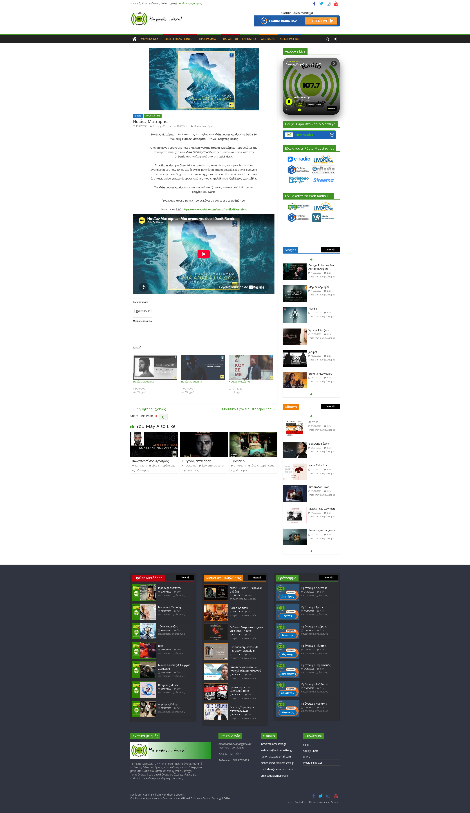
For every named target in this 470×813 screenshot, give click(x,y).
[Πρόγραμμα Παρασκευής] (287, 663)
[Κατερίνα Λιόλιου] (295, 374)
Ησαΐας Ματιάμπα (204, 126)
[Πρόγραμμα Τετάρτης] (287, 624)
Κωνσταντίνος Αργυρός (150, 461)
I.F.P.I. (306, 756)
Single (138, 115)
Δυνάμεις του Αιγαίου (321, 508)
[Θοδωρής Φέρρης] (295, 422)
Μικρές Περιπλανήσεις (321, 487)
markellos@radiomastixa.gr (277, 769)
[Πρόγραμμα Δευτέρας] (287, 586)
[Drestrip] (253, 434)
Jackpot (312, 330)
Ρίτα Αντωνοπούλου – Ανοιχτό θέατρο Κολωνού (245, 668)
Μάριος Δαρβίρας (318, 265)
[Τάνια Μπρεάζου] (144, 624)
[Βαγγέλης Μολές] (144, 683)
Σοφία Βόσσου (239, 608)
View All (331, 249)
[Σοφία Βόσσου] (216, 606)
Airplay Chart (310, 751)
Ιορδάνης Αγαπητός (169, 588)
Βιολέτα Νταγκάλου (320, 352)
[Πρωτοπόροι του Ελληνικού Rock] (216, 685)
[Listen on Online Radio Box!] (297, 18)
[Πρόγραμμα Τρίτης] (287, 605)
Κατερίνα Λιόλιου (318, 373)
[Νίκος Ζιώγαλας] (295, 444)
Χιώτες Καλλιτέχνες (178, 39)
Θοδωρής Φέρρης (318, 422)
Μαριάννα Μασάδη (189, 3)
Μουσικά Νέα (149, 39)
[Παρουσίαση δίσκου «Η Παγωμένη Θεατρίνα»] (216, 645)
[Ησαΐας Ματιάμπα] (155, 367)
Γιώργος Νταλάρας (196, 461)
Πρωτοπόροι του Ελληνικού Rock (240, 688)
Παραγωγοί (230, 39)
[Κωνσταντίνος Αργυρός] (154, 434)
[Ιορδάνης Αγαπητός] (144, 586)
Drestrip (238, 461)
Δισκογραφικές (290, 39)
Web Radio (268, 39)
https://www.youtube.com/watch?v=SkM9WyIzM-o (215, 209)
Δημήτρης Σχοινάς (149, 409)
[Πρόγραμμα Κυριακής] (287, 701)
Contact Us (300, 802)
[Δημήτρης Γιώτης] (144, 702)
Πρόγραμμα (207, 39)
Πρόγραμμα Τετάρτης (313, 626)
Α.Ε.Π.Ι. (307, 745)
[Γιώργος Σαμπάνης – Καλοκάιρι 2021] (216, 705)
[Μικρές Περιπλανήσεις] (295, 487)
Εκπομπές (249, 39)
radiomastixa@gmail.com (276, 756)
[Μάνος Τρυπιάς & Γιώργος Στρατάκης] (144, 663)
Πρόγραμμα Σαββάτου (314, 684)
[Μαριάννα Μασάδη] (144, 605)
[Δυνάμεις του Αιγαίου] (295, 509)
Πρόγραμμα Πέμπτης (313, 645)
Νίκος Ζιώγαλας (317, 443)
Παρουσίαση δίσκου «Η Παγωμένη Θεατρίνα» (244, 648)
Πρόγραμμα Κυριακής (314, 703)
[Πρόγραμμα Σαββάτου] (287, 682)
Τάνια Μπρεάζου (168, 626)
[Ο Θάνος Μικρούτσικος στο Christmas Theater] (216, 625)
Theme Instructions (319, 802)
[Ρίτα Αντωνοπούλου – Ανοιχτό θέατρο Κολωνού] (216, 665)
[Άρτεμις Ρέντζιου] (295, 309)
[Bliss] (144, 644)
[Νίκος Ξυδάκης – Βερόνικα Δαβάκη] (216, 586)
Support (335, 802)
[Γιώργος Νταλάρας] (204, 434)
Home (289, 802)
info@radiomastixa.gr (273, 744)
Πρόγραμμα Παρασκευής (315, 665)
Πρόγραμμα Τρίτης (312, 607)
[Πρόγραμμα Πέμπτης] (287, 644)
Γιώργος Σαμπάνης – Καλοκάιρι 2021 (242, 709)
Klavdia (312, 287)
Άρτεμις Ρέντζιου (318, 308)
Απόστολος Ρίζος (318, 465)
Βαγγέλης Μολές (168, 685)
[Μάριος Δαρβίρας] (295, 265)
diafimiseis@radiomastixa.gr (277, 763)
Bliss (161, 645)
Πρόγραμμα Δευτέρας (314, 588)
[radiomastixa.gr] (134, 39)
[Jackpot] (295, 330)
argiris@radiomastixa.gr (275, 775)
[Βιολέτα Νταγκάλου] (295, 352)
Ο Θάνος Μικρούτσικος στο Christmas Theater (246, 629)
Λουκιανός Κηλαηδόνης (322, 530)
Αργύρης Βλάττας (162, 126)
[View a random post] (336, 39)
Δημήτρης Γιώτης (168, 704)
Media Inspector (312, 762)
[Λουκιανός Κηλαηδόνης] (295, 530)
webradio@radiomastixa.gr (276, 750)
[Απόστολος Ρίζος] (295, 465)
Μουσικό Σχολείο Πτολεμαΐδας (248, 409)
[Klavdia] (295, 287)
